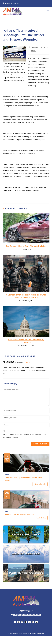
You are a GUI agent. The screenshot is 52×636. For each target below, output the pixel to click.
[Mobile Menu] (48, 11)
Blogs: (7, 511)
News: (7, 474)
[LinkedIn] (18, 622)
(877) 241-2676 (12, 3)
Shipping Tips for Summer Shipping (19, 514)
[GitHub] (25, 622)
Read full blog (40, 518)
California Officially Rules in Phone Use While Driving (23, 479)
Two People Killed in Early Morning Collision (26, 246)
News (33, 51)
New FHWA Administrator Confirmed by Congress (26, 341)
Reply (28, 362)
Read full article (40, 484)
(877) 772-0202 (26, 611)
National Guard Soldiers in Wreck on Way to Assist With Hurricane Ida (26, 296)
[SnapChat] (22, 622)
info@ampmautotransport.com (27, 615)
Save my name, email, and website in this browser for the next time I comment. (24, 435)
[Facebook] (14, 622)
